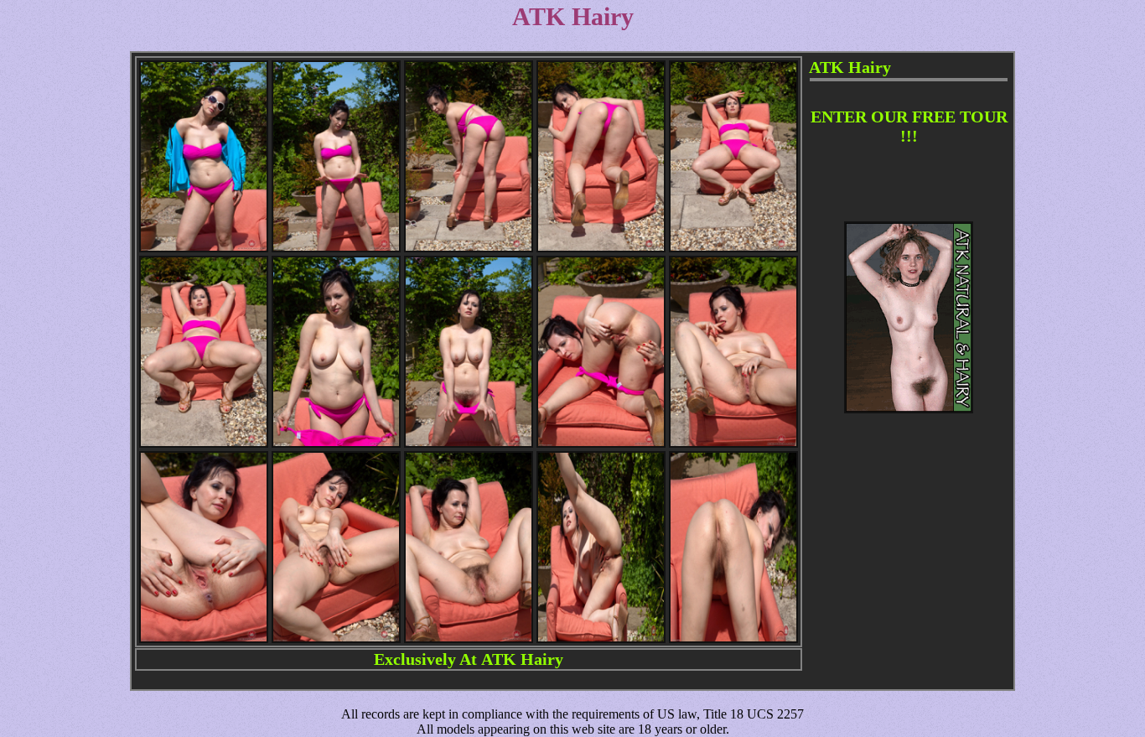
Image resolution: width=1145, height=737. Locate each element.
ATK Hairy (522, 659)
